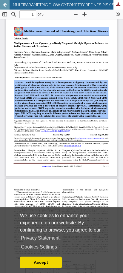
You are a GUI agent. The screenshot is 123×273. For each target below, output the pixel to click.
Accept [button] (41, 262)
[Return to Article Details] (5, 5)
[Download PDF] (118, 5)
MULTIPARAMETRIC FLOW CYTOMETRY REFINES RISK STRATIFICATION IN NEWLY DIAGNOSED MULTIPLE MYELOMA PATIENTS (68, 4)
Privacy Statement (40, 237)
